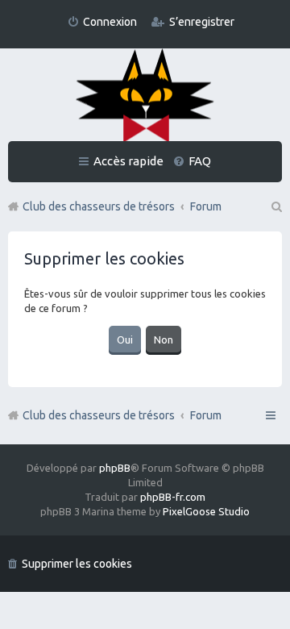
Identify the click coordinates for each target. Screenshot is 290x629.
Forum (206, 415)
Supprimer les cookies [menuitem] (77, 563)
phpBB (114, 467)
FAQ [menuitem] (199, 161)
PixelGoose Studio (206, 511)
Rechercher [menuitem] (275, 206)
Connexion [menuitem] (110, 21)
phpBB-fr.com (172, 496)
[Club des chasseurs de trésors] (145, 96)
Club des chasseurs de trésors (99, 415)
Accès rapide (128, 161)
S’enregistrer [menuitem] (201, 21)
